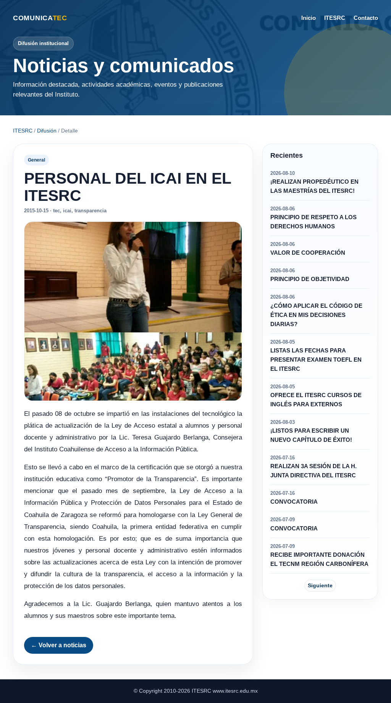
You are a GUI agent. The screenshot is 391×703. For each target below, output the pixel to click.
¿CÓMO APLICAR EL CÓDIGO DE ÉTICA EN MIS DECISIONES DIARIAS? (316, 315)
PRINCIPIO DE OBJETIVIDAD (309, 279)
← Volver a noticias (58, 645)
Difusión (47, 131)
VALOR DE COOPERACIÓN (307, 253)
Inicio (308, 18)
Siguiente (320, 585)
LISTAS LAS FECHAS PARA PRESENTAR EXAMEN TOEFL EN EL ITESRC (316, 359)
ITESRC (334, 18)
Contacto (366, 18)
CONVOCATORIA (294, 502)
